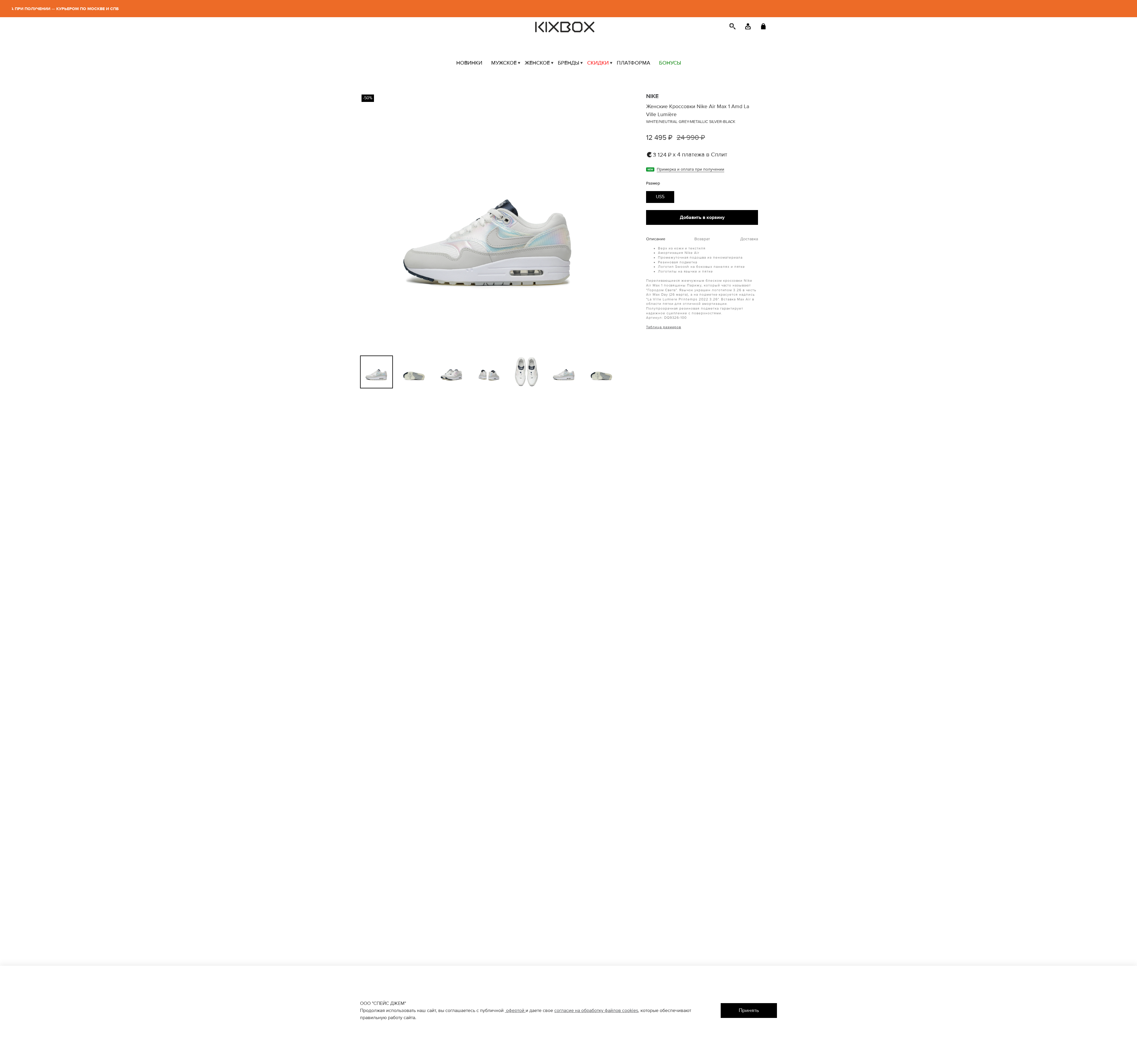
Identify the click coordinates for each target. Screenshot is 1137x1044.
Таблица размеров (663, 327)
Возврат (702, 239)
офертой (515, 1010)
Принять (749, 1010)
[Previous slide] (369, 222)
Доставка (749, 239)
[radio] (660, 197)
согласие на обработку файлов (588, 1010)
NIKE (652, 96)
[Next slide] (608, 222)
